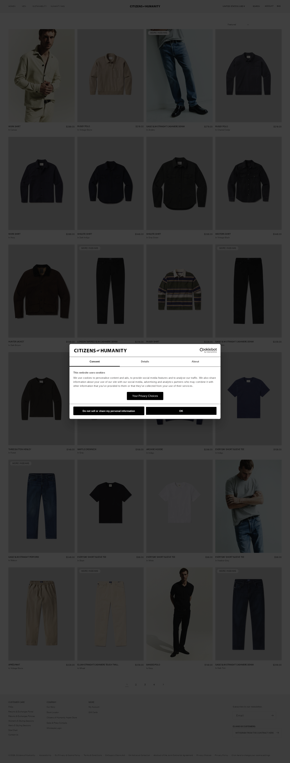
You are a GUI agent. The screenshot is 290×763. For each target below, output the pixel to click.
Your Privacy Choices (145, 396)
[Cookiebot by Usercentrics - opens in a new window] (202, 350)
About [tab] (195, 361)
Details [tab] (145, 361)
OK (181, 410)
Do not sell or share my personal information (109, 410)
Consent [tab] (95, 361)
